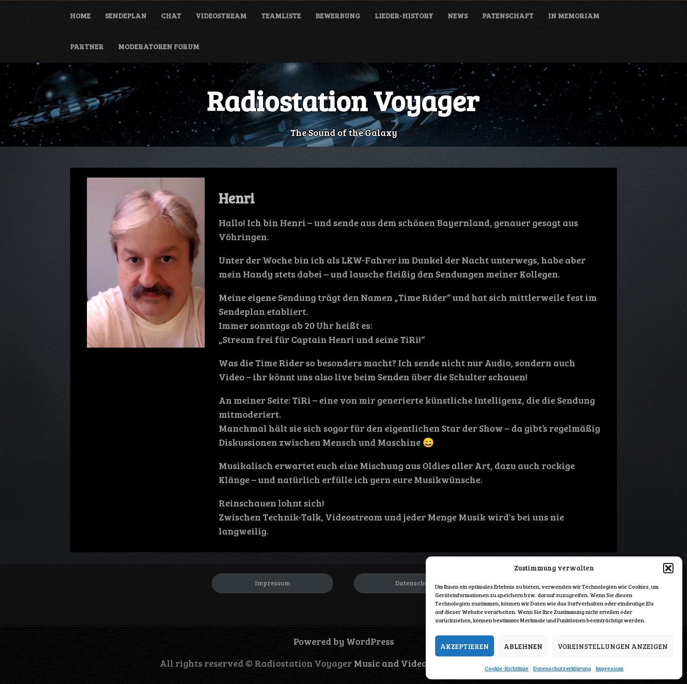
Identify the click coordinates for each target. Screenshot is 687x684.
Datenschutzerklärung (562, 668)
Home (80, 15)
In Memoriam (574, 15)
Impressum (609, 668)
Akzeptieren (464, 646)
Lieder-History (404, 15)
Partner (87, 46)
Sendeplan (126, 15)
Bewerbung (337, 15)
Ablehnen (523, 646)
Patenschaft (508, 15)
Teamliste (281, 15)
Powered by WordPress (343, 641)
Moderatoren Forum (159, 46)
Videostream (221, 15)
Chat (171, 15)
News (458, 15)
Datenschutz (414, 582)
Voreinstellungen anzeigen (613, 646)
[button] (668, 568)
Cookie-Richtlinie (507, 668)
